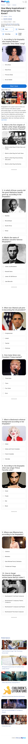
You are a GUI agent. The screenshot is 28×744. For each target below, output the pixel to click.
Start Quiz (14, 86)
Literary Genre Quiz (6, 726)
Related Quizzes (5, 638)
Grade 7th (5, 19)
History (10, 16)
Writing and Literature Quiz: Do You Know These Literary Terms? (13, 667)
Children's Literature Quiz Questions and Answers (13, 696)
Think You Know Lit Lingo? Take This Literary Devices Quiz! (12, 652)
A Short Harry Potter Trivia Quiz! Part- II (11, 682)
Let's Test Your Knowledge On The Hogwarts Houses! (12, 711)
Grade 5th (5, 18)
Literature (5, 16)
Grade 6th (10, 18)
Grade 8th (10, 19)
